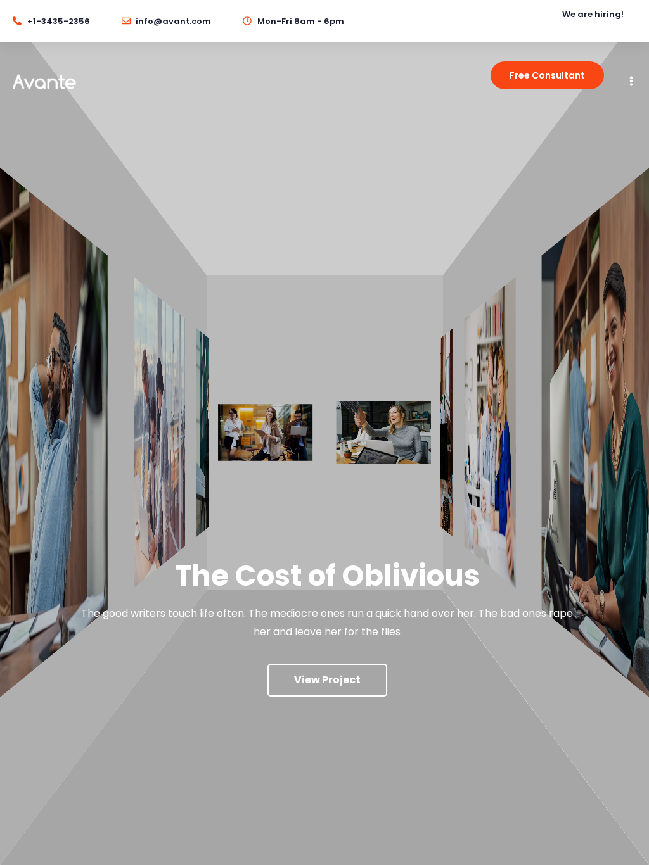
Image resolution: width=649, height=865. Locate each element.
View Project (327, 679)
